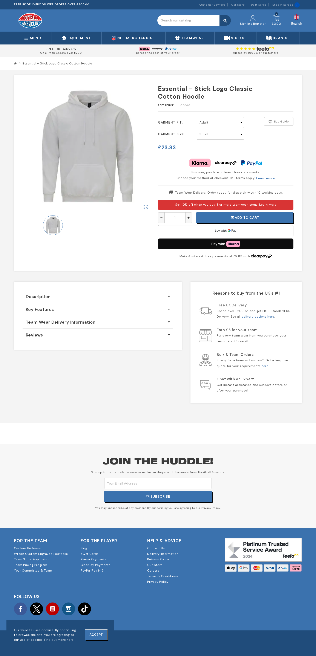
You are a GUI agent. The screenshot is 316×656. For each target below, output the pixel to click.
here (265, 366)
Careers (153, 570)
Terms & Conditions (162, 576)
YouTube (52, 608)
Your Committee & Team (33, 570)
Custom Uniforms (27, 548)
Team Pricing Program (30, 565)
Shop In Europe (282, 4)
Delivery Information (162, 554)
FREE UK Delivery (61, 49)
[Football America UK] (30, 20)
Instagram (68, 608)
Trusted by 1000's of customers (255, 53)
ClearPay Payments (95, 565)
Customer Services (212, 4)
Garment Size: (171, 134)
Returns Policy (158, 559)
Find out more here (59, 640)
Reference (166, 105)
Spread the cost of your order (158, 53)
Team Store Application (32, 559)
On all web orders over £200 (61, 53)
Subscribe (159, 496)
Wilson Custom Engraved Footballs (41, 554)
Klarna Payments (93, 559)
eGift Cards (258, 4)
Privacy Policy (157, 582)
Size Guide (281, 121)
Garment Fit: (170, 122)
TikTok (84, 608)
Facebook (20, 608)
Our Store (237, 4)
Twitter (36, 608)
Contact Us (156, 548)
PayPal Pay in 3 (92, 570)
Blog (84, 548)
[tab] (98, 296)
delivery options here (258, 316)
